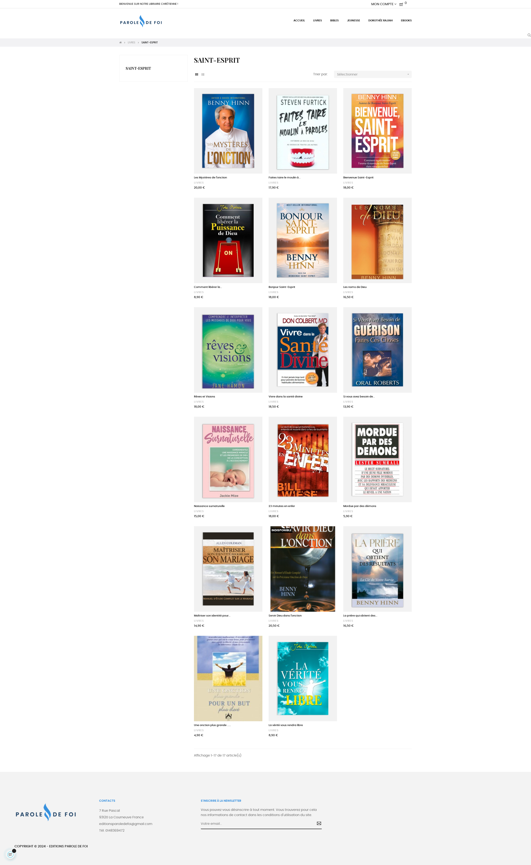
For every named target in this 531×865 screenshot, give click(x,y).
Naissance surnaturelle (209, 506)
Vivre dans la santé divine (286, 396)
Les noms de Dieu (355, 287)
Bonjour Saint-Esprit (282, 287)
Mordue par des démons (359, 506)
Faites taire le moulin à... (285, 177)
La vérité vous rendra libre (286, 725)
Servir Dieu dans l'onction (285, 615)
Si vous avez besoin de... (359, 396)
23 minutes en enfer (282, 506)
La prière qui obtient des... (360, 615)
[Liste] (202, 74)
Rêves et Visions (204, 396)
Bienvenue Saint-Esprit (358, 177)
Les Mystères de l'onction (210, 177)
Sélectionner (373, 74)
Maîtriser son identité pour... (212, 615)
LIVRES (199, 183)
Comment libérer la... (208, 287)
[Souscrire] (317, 824)
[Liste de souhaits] (254, 95)
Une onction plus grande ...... (212, 725)
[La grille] (196, 74)
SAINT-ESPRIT (138, 68)
